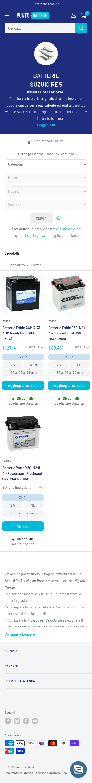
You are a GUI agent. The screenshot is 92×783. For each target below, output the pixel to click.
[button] (78, 769)
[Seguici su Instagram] (17, 721)
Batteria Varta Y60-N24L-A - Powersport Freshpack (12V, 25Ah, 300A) (22, 473)
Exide (6, 321)
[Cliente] (73, 15)
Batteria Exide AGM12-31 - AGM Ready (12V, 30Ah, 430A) (22, 333)
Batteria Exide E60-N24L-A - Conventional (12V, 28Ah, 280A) (68, 333)
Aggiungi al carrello (23, 385)
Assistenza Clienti (49, 140)
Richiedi (23, 526)
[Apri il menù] (7, 15)
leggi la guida (35, 235)
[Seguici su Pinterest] (26, 721)
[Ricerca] (81, 28)
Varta (6, 461)
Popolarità (16, 265)
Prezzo (36, 265)
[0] (83, 15)
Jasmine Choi (58, 773)
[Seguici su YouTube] (35, 721)
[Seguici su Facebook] (8, 721)
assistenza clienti (69, 229)
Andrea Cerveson (34, 773)
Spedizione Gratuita (46, 4)
